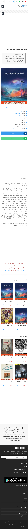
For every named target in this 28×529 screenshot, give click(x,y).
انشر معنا (23, 464)
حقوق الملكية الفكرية (22, 507)
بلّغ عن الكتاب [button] (19, 271)
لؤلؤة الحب (24, 301)
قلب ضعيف (24, 358)
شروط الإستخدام (23, 513)
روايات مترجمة (18, 116)
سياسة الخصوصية (23, 510)
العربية (20, 111)
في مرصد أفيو (9, 301)
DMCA (25, 504)
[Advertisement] (14, 31)
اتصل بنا (24, 461)
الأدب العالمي (17, 114)
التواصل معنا (7, 271)
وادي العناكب (9, 326)
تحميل (12, 133)
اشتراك (3, 457)
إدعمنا (24, 467)
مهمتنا (23, 1)
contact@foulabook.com (19, 470)
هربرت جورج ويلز (17, 129)
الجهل (11, 382)
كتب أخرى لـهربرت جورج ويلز (20, 280)
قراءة (12, 138)
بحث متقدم (10, 1)
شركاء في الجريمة (22, 382)
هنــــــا (8, 440)
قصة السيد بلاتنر (22, 326)
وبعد (11, 358)
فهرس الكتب (24, 516)
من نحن (25, 501)
